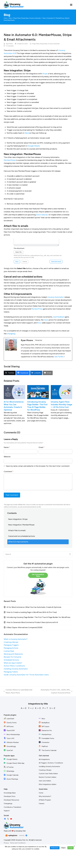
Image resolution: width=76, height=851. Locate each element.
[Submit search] (70, 554)
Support (7, 811)
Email (41, 447)
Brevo (39, 323)
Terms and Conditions (18, 843)
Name (7, 447)
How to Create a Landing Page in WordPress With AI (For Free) (32, 612)
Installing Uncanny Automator (16, 669)
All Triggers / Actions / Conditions (51, 763)
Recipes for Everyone (12, 657)
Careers (41, 803)
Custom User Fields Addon (48, 773)
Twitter (8, 819)
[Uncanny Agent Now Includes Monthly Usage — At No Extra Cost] (61, 392)
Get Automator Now (38, 575)
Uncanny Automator (54, 43)
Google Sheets (34, 146)
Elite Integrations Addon (47, 784)
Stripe (44, 74)
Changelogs (8, 803)
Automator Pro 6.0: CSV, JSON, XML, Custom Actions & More (53, 691)
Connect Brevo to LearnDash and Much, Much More (18, 691)
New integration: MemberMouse (21, 525)
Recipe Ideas (43, 43)
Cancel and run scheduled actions (21, 536)
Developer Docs (9, 796)
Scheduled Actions (11, 660)
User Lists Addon (45, 781)
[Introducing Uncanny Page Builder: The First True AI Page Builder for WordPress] (38, 392)
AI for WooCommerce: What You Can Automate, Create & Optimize (34, 607)
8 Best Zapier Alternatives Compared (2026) (24, 627)
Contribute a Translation (12, 807)
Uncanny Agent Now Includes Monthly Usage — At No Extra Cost (61, 404)
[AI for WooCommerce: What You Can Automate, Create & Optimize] (14, 392)
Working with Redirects (13, 654)
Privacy (6, 843)
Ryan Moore (9, 43)
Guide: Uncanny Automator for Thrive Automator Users (26, 675)
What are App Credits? (13, 663)
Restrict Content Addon (47, 777)
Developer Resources (11, 800)
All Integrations (44, 759)
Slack (27, 133)
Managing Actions (11, 648)
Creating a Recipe (11, 642)
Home (41, 793)
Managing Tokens (11, 672)
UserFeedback (59, 317)
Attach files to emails (17, 530)
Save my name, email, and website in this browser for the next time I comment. (38, 466)
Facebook (5, 819)
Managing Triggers (11, 645)
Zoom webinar (42, 215)
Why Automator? (45, 796)
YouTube (11, 819)
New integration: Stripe (18, 519)
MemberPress (37, 309)
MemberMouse (10, 160)
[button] (71, 5)
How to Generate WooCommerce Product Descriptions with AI (32, 622)
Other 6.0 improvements (18, 542)
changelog (11, 334)
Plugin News (35, 43)
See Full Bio (59, 357)
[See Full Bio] (64, 356)
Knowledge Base (10, 793)
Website (7, 457)
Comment (8, 471)
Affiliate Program (45, 800)
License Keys (9, 651)
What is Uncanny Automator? (16, 639)
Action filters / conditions (14, 666)
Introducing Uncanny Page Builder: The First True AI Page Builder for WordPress (38, 617)
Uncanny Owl (21, 831)
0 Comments (10, 46)
